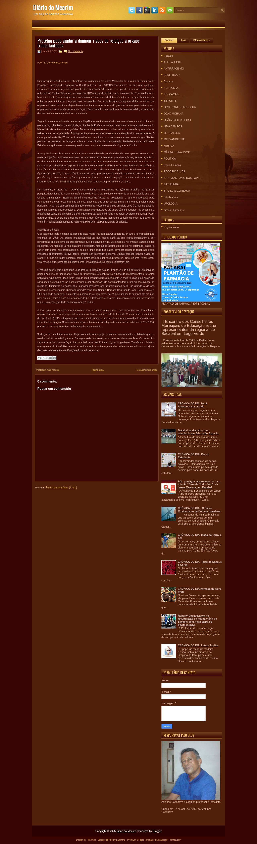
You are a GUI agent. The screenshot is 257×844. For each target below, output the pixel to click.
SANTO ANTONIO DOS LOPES (182, 177)
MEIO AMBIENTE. (175, 139)
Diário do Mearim (53, 7)
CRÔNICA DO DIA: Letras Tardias (198, 645)
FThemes (91, 840)
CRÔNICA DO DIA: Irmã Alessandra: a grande (192, 405)
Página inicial (98, 370)
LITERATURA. (172, 132)
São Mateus (171, 197)
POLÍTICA (170, 158)
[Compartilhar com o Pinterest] (54, 358)
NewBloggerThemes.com (168, 840)
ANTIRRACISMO (174, 68)
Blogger (157, 831)
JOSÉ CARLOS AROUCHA (180, 107)
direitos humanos (174, 210)
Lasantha (120, 840)
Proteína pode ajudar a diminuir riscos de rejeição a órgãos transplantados (88, 43)
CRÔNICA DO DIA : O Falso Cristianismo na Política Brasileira (199, 510)
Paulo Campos (172, 165)
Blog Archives (201, 40)
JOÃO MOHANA (173, 113)
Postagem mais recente (47, 370)
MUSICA (169, 145)
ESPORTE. (170, 100)
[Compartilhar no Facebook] (51, 358)
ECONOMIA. (171, 87)
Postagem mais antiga (146, 370)
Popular (169, 40)
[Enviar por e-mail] (39, 358)
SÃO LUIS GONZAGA (177, 190)
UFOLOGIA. (171, 203)
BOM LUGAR (171, 75)
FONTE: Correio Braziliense (52, 62)
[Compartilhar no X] (47, 358)
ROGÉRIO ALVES (174, 171)
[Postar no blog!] (43, 358)
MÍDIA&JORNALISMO (177, 152)
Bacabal (168, 81)
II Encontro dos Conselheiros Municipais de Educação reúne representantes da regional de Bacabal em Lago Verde (188, 327)
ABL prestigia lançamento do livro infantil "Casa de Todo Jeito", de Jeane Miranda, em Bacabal (199, 484)
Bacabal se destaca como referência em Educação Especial (198, 432)
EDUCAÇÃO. (171, 94)
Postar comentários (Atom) (61, 487)
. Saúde (168, 55)
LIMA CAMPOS (173, 126)
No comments (75, 51)
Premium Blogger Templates (141, 840)
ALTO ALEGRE (173, 62)
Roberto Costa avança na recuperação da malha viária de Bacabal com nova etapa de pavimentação (197, 620)
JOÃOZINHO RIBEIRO (177, 120)
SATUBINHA (171, 184)
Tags (183, 40)
